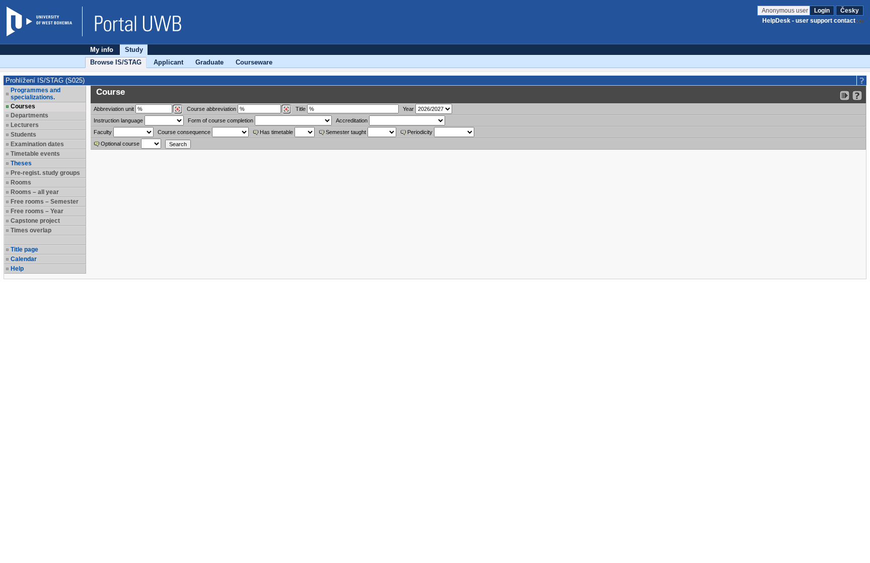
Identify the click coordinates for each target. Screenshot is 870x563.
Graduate (209, 62)
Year (408, 109)
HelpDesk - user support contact (808, 20)
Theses (21, 163)
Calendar (24, 259)
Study (134, 49)
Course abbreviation (211, 109)
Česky (849, 10)
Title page (24, 249)
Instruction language (118, 120)
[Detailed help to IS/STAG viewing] (857, 95)
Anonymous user (786, 10)
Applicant (168, 62)
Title (301, 109)
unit (114, 109)
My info (101, 49)
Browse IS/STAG (115, 62)
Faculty (103, 132)
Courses (23, 106)
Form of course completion (220, 120)
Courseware (254, 62)
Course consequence (184, 132)
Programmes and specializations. (35, 94)
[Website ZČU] (44, 21)
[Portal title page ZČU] (133, 21)
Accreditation (352, 120)
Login (822, 10)
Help (17, 268)
